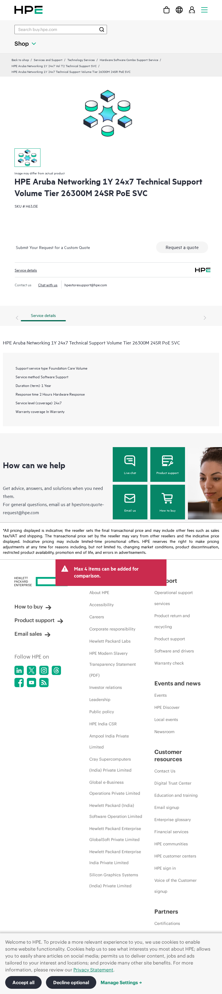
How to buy (167, 510)
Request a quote (182, 247)
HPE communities (171, 844)
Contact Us (164, 771)
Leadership (99, 699)
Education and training (176, 795)
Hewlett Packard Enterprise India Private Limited (115, 857)
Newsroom (164, 731)
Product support (167, 472)
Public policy (101, 711)
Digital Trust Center (172, 783)
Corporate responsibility (112, 629)
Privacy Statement (93, 970)
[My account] (191, 10)
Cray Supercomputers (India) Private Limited (110, 765)
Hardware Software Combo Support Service (129, 59)
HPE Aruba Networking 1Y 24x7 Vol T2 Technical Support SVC (54, 65)
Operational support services (173, 598)
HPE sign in (165, 868)
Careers (96, 616)
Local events (166, 719)
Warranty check (169, 663)
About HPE (99, 592)
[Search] (102, 29)
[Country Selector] (179, 10)
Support (165, 580)
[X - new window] (31, 670)
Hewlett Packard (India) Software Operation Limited (115, 811)
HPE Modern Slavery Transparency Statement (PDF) (112, 664)
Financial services (171, 831)
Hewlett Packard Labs (110, 641)
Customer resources (168, 755)
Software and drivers (174, 651)
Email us (130, 510)
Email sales (28, 633)
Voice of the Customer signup (175, 886)
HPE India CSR (103, 723)
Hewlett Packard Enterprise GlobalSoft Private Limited (115, 834)
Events (160, 695)
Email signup (166, 807)
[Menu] (204, 10)
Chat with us (48, 284)
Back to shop (20, 59)
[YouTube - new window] (31, 682)
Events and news (177, 683)
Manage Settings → (121, 982)
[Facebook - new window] (19, 682)
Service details (26, 269)
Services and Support (48, 59)
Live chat (130, 472)
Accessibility (101, 604)
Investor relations (105, 687)
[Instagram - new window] (44, 670)
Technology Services (81, 59)
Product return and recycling (172, 621)
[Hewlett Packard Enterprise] (28, 10)
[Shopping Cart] (166, 10)
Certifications (167, 923)
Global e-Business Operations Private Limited (114, 788)
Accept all (23, 982)
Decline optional (71, 982)
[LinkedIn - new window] (19, 670)
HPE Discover (167, 707)
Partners (166, 911)
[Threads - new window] (56, 670)
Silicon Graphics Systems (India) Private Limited (113, 880)
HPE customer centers (175, 856)
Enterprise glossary (172, 819)
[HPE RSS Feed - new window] (44, 682)
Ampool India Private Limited (109, 741)
